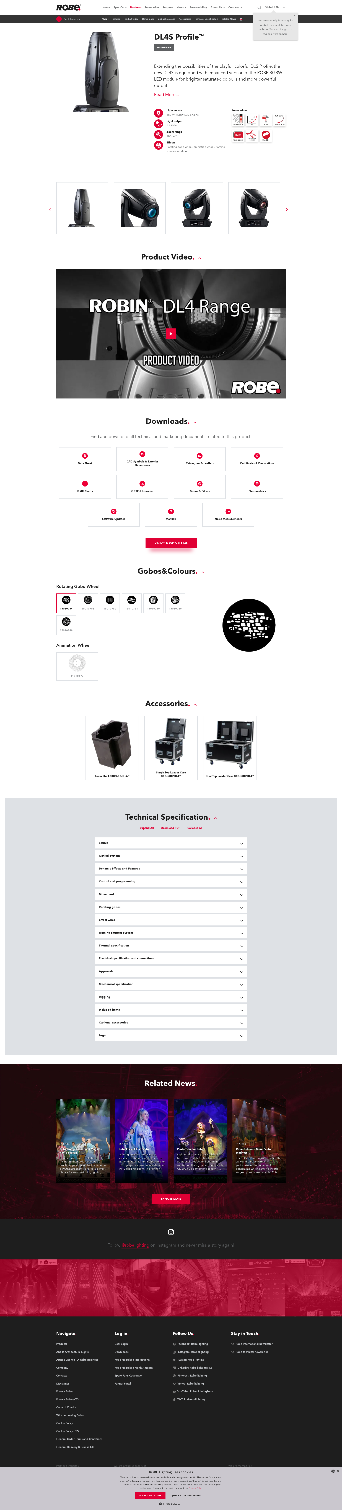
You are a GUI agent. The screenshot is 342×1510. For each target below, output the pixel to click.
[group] (49, 209)
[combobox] (333, 1471)
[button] (171, 1504)
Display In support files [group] (171, 543)
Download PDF (170, 828)
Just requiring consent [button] (187, 1495)
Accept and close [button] (150, 1495)
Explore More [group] (171, 1199)
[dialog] (171, 1488)
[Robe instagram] (171, 1232)
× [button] (338, 1471)
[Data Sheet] (240, 19)
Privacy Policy (195, 1488)
